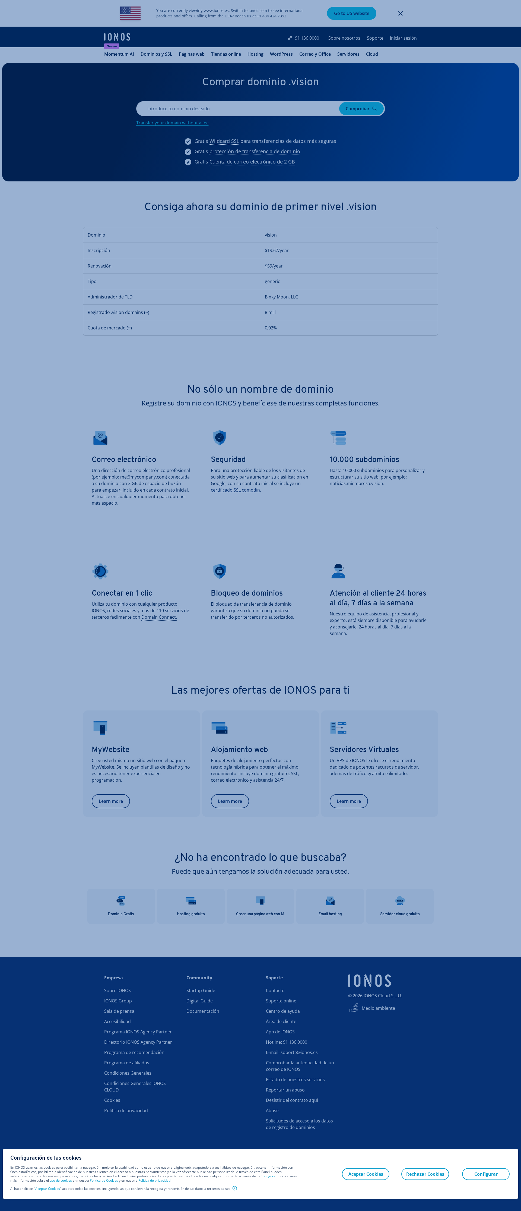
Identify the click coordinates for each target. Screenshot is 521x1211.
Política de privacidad (154, 1180)
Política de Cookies (104, 1180)
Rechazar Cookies (425, 1174)
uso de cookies (60, 1180)
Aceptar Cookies (47, 1189)
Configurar (268, 1176)
